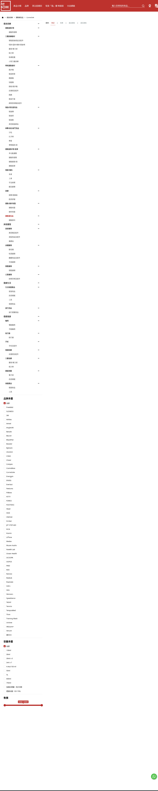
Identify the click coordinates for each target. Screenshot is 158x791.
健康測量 (8, 371)
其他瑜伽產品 (14, 124)
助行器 (7, 333)
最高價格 (72, 23)
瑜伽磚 (11, 111)
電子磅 (11, 375)
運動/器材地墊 (10, 203)
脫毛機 (11, 249)
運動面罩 (12, 166)
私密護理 (12, 254)
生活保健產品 (10, 287)
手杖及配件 (13, 346)
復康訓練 (8, 350)
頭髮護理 (8, 266)
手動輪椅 (12, 329)
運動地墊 (12, 207)
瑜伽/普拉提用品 (11, 107)
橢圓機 (11, 78)
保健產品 (8, 383)
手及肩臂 (12, 182)
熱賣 (61, 23)
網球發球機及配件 (15, 103)
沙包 (10, 132)
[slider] (5, 705)
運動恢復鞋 (13, 32)
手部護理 (12, 262)
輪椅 (7, 321)
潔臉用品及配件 (14, 237)
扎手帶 (11, 136)
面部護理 (8, 228)
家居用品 (12, 291)
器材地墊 (12, 212)
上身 (10, 178)
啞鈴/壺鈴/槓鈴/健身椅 (17, 45)
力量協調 (8, 358)
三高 (10, 300)
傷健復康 (7, 316)
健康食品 (12, 387)
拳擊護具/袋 (13, 145)
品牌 (27, 6)
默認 (52, 23)
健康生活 (7, 283)
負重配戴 (12, 57)
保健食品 (12, 304)
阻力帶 (11, 53)
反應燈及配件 (14, 90)
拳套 (10, 141)
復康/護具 (8, 170)
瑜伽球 (11, 116)
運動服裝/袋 (13, 161)
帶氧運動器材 (10, 65)
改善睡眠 (12, 295)
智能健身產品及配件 (16, 40)
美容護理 (7, 224)
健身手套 (12, 99)
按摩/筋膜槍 (13, 195)
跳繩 (10, 95)
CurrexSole (30, 17)
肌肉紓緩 (12, 199)
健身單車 (12, 74)
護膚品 (11, 241)
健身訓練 (10, 17)
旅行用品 (8, 308)
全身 (10, 174)
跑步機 (11, 70)
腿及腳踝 (12, 187)
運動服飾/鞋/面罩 (11, 149)
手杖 (7, 341)
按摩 (7, 191)
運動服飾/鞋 (9, 28)
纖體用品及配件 (14, 258)
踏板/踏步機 (13, 86)
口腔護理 (8, 274)
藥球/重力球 (13, 49)
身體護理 (8, 245)
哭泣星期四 (37, 6)
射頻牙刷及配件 (14, 279)
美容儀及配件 (14, 233)
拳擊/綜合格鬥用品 (12, 128)
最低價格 (84, 23)
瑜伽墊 (11, 120)
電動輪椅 (12, 325)
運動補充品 (19, 17)
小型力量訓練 (14, 61)
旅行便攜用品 (14, 312)
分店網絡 (71, 6)
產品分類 (17, 6)
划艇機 (11, 82)
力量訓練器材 (10, 36)
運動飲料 (12, 220)
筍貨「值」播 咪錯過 (54, 6)
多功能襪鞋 (13, 153)
